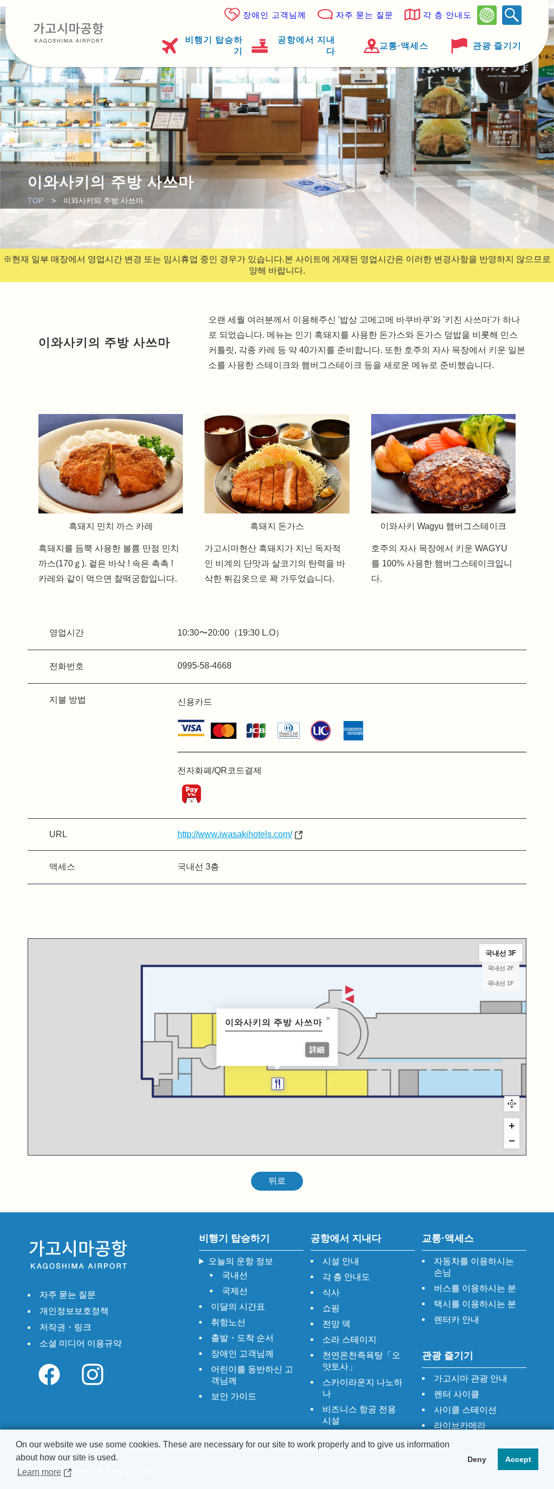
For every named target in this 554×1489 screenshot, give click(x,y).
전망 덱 (336, 1323)
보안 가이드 (233, 1396)
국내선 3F (500, 953)
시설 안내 (340, 1261)
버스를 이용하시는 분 (475, 1288)
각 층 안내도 (447, 14)
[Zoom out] (511, 1141)
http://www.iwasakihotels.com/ (234, 834)
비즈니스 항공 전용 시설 (359, 1415)
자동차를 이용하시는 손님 (474, 1267)
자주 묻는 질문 (364, 14)
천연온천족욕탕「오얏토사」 (361, 1361)
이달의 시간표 (238, 1306)
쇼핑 (331, 1308)
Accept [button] (518, 1459)
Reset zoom (511, 1103)
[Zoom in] (511, 1125)
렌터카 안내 (456, 1319)
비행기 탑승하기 (214, 45)
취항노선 (228, 1322)
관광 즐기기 (497, 45)
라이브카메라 (460, 1425)
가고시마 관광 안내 (470, 1378)
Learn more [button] (39, 1472)
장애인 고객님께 (274, 14)
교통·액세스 (403, 45)
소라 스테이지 (349, 1339)
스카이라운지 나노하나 (362, 1388)
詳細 (317, 1049)
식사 (331, 1292)
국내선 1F (500, 983)
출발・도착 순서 (242, 1338)
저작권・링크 (65, 1327)
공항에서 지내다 (306, 45)
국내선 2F (500, 968)
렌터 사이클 (456, 1394)
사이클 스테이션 (465, 1409)
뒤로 (277, 1180)
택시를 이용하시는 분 (475, 1303)
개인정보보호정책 (74, 1311)
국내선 (235, 1275)
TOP (35, 200)
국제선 (235, 1291)
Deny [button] (476, 1459)
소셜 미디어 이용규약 (80, 1343)
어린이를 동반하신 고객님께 (252, 1375)
